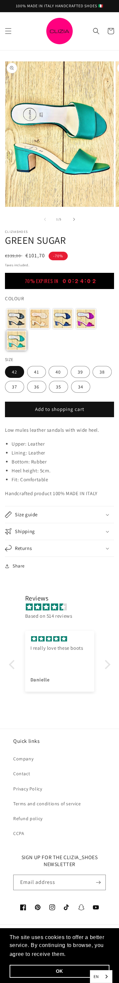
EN (96, 976)
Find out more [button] (85, 954)
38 (102, 372)
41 (36, 372)
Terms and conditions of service (47, 804)
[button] (8, 31)
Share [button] (19, 566)
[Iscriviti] (98, 882)
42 (14, 372)
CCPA (18, 833)
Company (23, 759)
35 (58, 387)
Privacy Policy (27, 789)
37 (14, 387)
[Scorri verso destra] (74, 219)
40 (58, 372)
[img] (63, 606)
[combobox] (101, 976)
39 (80, 372)
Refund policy (28, 818)
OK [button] (59, 971)
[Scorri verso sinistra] (45, 219)
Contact (21, 774)
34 (80, 387)
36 (36, 387)
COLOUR (14, 298)
